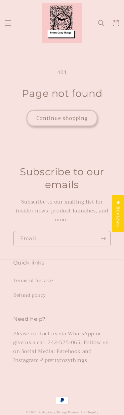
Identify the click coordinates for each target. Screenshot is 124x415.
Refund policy (29, 295)
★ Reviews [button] (118, 213)
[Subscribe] (103, 238)
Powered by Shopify (83, 412)
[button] (8, 23)
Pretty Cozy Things (53, 412)
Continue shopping (62, 118)
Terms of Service (33, 280)
